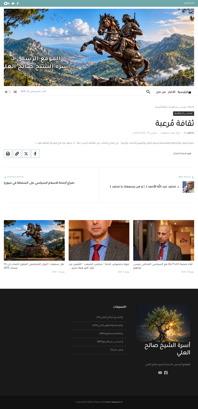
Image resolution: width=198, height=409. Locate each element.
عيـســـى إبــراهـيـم (177, 107)
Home (191, 107)
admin (190, 133)
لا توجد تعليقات (168, 133)
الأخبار (171, 92)
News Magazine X (114, 402)
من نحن (161, 92)
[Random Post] (15, 91)
